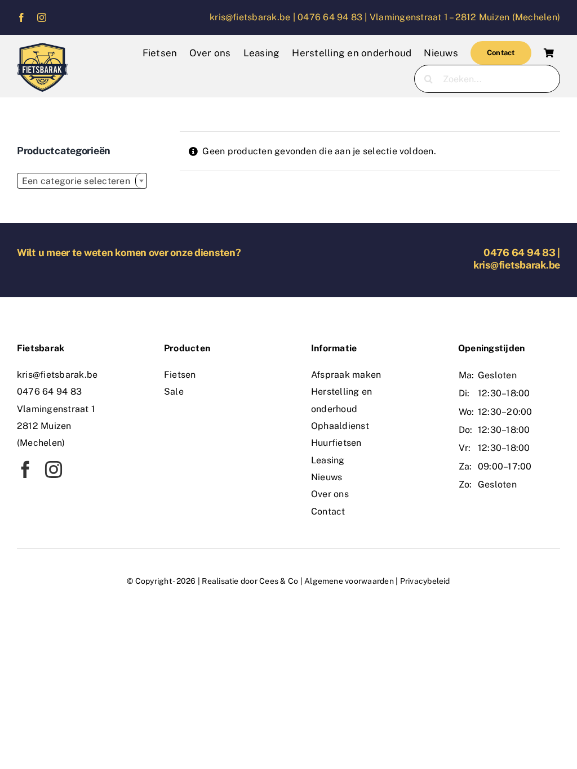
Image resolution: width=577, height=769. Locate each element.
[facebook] (21, 17)
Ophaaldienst (340, 426)
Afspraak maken (346, 374)
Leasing (328, 460)
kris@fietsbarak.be (516, 265)
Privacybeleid (425, 580)
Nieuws (326, 477)
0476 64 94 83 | (334, 17)
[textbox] (82, 181)
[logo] (42, 47)
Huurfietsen (336, 442)
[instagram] (41, 17)
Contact (328, 511)
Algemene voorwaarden (349, 580)
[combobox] (82, 181)
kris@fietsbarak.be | (254, 17)
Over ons (330, 494)
